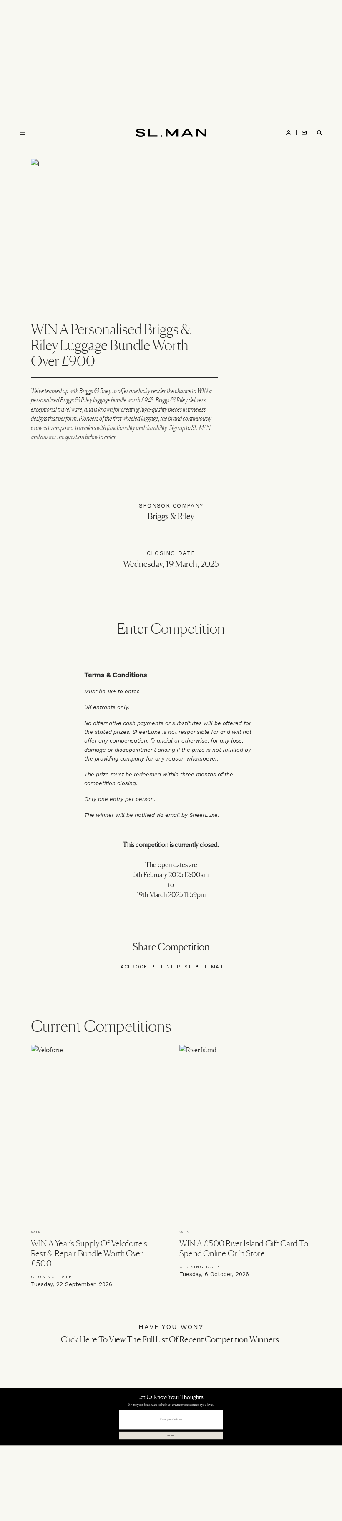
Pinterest (176, 967)
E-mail (214, 967)
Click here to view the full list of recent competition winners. (171, 1339)
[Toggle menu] (22, 132)
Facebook (133, 967)
